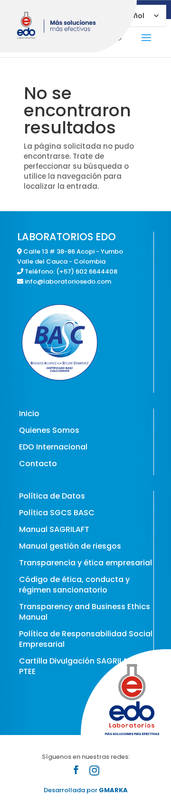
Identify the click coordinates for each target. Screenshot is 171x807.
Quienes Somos (49, 430)
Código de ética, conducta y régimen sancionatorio (74, 584)
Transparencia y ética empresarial (85, 562)
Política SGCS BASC (57, 512)
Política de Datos (52, 495)
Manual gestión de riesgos (70, 546)
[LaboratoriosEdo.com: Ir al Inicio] (70, 26)
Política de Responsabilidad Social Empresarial (85, 639)
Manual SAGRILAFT (54, 529)
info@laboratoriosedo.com (68, 281)
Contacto (38, 463)
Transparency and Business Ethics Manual (84, 612)
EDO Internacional (53, 446)
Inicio (29, 413)
